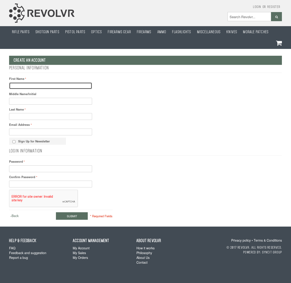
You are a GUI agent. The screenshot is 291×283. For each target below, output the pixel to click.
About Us (143, 257)
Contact (142, 262)
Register (273, 6)
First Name (16, 78)
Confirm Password (22, 177)
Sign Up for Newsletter (34, 141)
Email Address (20, 124)
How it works (145, 248)
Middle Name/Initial (22, 94)
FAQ (12, 248)
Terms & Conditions (268, 240)
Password (16, 161)
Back (14, 215)
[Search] (276, 16)
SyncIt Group (272, 252)
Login (257, 6)
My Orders (80, 257)
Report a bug (18, 257)
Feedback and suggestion (27, 252)
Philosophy (144, 252)
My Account (81, 248)
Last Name (16, 109)
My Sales (79, 252)
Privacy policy (241, 240)
